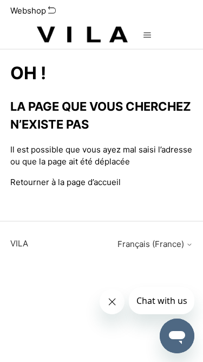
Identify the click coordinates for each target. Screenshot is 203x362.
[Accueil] (82, 35)
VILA (19, 243)
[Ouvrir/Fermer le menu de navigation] (147, 35)
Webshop (29, 10)
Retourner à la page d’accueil (65, 182)
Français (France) (151, 244)
